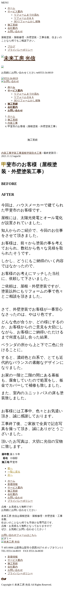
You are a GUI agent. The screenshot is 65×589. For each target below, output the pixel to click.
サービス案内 (15, 11)
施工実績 (13, 24)
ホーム (11, 8)
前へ (10, 468)
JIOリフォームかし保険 (27, 21)
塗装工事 (16, 153)
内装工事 (6, 153)
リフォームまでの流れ (26, 14)
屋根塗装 (26, 153)
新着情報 (13, 484)
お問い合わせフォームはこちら (19, 535)
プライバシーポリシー (20, 49)
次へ (10, 475)
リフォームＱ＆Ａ (24, 18)
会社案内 (13, 28)
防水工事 (37, 153)
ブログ (11, 46)
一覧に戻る (14, 471)
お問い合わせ (15, 31)
